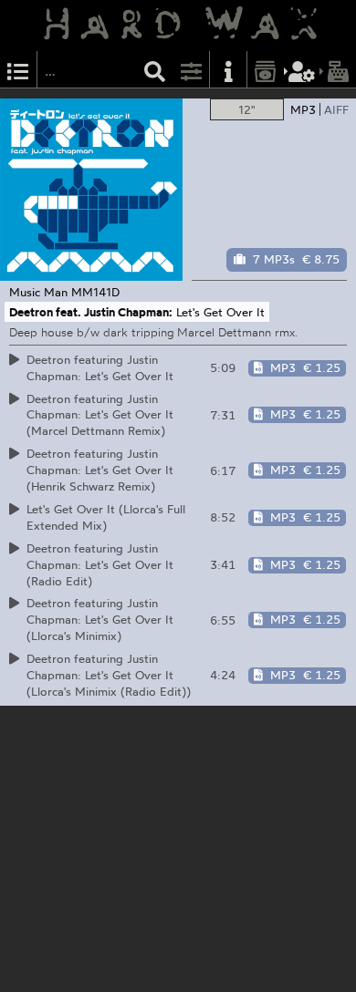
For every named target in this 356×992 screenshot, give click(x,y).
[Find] (155, 69)
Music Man (38, 291)
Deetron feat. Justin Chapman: (91, 312)
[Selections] (18, 69)
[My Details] (302, 69)
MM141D (95, 291)
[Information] (228, 69)
